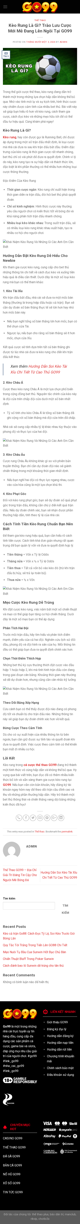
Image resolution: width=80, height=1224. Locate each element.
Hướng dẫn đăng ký (60, 1036)
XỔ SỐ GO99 (11, 1183)
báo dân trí (56, 1214)
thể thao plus (40, 1214)
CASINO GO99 (12, 1138)
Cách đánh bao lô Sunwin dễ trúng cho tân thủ (33, 965)
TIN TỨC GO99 (13, 1192)
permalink (67, 831)
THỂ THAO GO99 (14, 1147)
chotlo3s (44, 1219)
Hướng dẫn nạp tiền (60, 1043)
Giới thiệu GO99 (57, 1022)
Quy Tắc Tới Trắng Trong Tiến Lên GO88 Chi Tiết (35, 945)
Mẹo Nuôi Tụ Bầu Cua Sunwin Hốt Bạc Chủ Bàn (34, 952)
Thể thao (40, 20)
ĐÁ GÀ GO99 (11, 1156)
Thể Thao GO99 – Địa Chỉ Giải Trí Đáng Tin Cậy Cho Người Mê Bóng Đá (20, 875)
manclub (70, 1214)
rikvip (34, 1219)
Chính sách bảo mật (60, 1068)
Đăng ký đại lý (56, 1029)
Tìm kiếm (9, 898)
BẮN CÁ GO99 (12, 1165)
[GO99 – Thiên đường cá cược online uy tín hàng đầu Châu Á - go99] (40, 7)
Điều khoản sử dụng (60, 1075)
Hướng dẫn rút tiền (59, 1049)
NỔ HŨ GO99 (11, 1174)
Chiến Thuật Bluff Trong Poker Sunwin (28, 959)
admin (63, 42)
